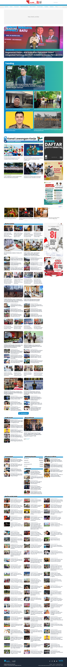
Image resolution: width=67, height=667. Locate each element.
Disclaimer (53, 665)
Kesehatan (52, 6)
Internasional (16, 6)
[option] (33, 42)
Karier (62, 665)
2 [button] (31, 58)
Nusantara (6, 6)
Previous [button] (5, 42)
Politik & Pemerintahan (24, 6)
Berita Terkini (9, 224)
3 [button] (33, 58)
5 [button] (36, 58)
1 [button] (30, 58)
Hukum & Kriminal (33, 6)
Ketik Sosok (10, 68)
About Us (54, 664)
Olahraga (57, 6)
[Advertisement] (3, 23)
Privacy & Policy (58, 665)
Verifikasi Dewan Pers (59, 664)
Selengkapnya (24, 413)
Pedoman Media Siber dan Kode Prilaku (44, 665)
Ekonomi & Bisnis (40, 6)
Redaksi (51, 664)
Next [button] (61, 42)
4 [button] (35, 58)
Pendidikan (46, 6)
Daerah (11, 6)
